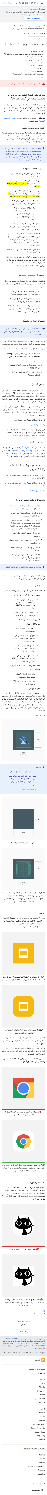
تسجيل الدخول (7, 3)
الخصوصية (36, 1484)
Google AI (41, 1470)
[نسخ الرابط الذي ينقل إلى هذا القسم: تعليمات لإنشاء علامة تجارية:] (12, 499)
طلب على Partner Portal (21, 450)
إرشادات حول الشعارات (37, 425)
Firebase (42, 1420)
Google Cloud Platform (36, 1466)
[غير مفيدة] (25, 33)
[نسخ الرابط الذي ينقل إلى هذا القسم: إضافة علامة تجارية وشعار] (19, 128)
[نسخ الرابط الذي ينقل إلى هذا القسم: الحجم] (37, 913)
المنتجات (29, 26)
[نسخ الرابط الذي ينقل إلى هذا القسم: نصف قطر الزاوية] (27, 1182)
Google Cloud (40, 1432)
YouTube (41, 1402)
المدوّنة (43, 1383)
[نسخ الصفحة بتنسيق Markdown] (11, 44)
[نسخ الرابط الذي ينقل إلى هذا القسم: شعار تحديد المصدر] (25, 442)
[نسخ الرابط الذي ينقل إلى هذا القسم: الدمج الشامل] (29, 384)
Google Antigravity (38, 1428)
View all (42, 1440)
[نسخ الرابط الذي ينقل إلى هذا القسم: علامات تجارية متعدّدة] (19, 320)
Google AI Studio (39, 1424)
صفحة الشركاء (29, 447)
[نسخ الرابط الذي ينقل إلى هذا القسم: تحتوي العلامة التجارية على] (18, 168)
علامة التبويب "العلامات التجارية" (22, 506)
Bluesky (42, 1387)
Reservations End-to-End (33, 29)
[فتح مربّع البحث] (15, 2)
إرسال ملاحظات (37, 38)
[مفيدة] (29, 33)
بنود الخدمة (41, 1373)
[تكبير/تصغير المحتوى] (31, 51)
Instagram (41, 1391)
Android (42, 1413)
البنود (43, 1484)
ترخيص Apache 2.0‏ (39, 1343)
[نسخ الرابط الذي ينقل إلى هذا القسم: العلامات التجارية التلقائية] (16, 275)
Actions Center (34, 3)
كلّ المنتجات (41, 1474)
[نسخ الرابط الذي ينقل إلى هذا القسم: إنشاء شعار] (33, 585)
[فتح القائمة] (42, 3)
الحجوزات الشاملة (16, 29)
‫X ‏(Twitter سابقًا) (39, 1399)
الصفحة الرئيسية (40, 26)
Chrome (42, 1417)
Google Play (40, 1436)
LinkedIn (42, 1395)
